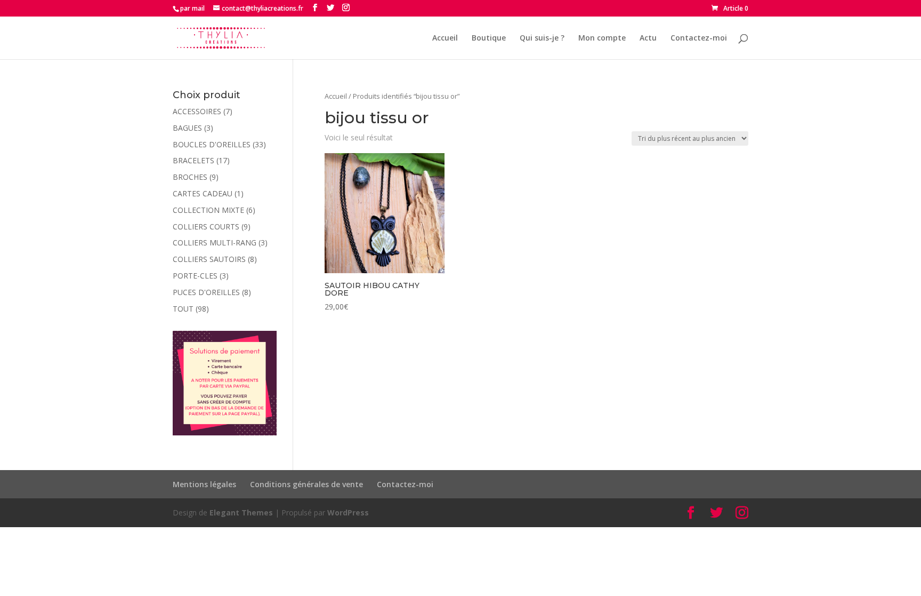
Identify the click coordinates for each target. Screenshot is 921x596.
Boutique (489, 38)
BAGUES (187, 128)
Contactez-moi (698, 38)
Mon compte (602, 38)
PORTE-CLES (195, 276)
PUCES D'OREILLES (206, 292)
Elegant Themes (241, 512)
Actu (648, 38)
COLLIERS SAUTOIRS (209, 259)
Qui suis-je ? (542, 38)
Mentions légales (204, 484)
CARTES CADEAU (202, 193)
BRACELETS (193, 160)
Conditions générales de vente (306, 484)
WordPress (348, 512)
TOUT (183, 309)
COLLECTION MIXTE (208, 210)
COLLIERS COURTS (206, 226)
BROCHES (190, 177)
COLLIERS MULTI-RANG (214, 242)
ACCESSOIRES (197, 111)
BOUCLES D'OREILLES (212, 144)
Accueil (445, 38)
